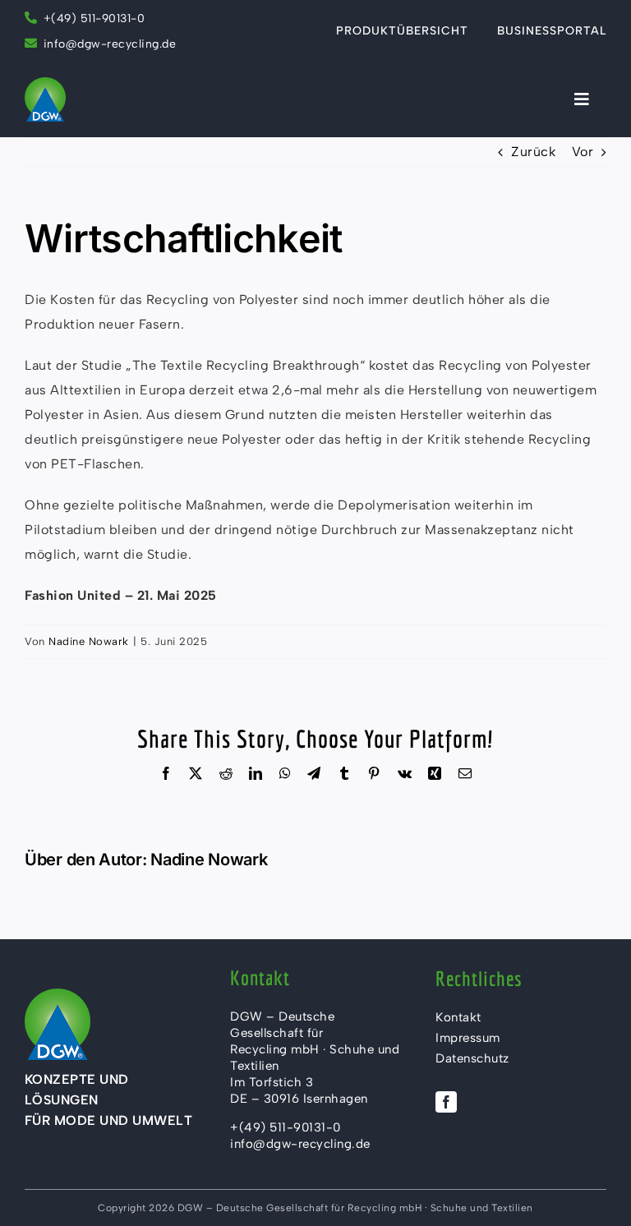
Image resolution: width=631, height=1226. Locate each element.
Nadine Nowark (88, 641)
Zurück (533, 151)
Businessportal (551, 31)
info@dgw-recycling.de (110, 44)
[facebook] (446, 1102)
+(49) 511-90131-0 (94, 18)
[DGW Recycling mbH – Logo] (45, 83)
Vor (583, 151)
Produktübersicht (402, 31)
